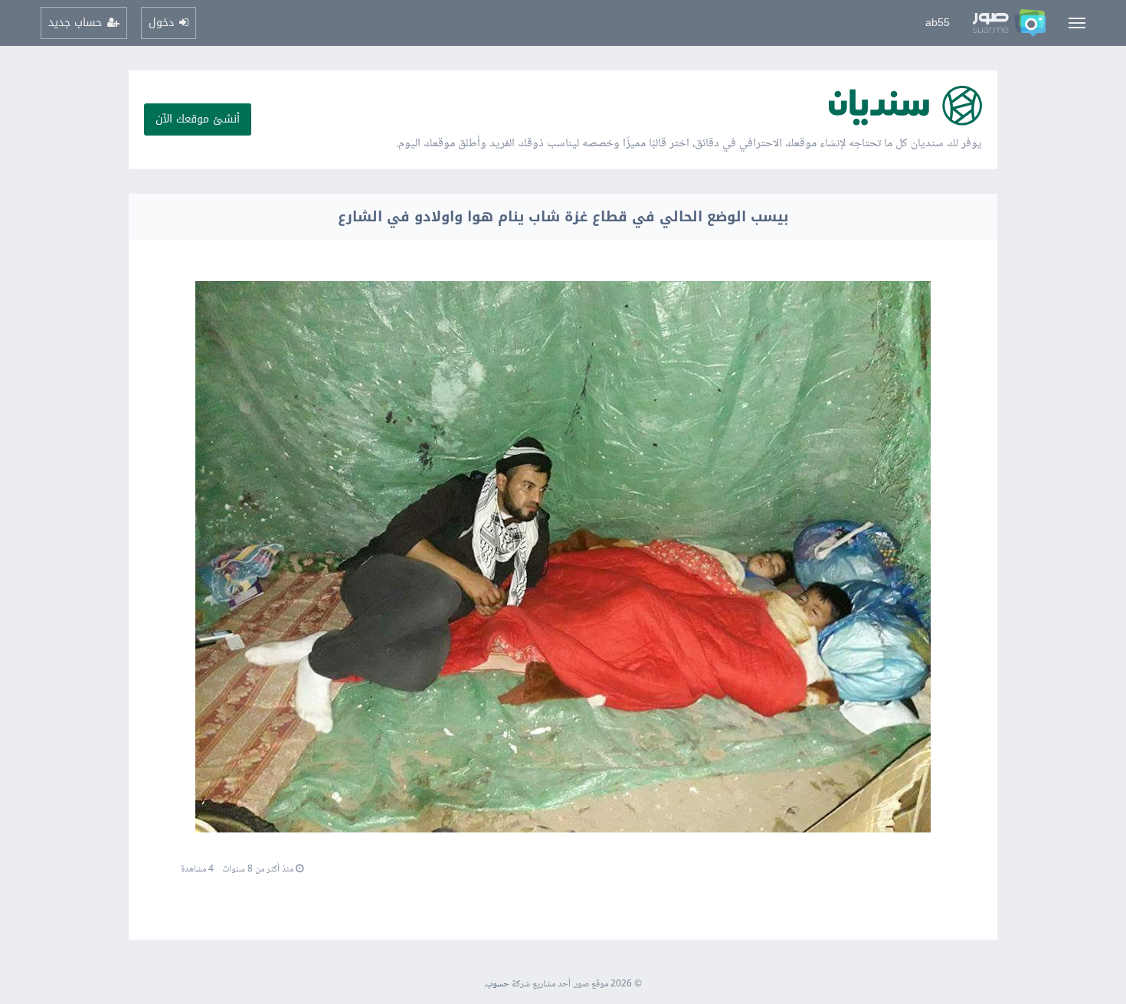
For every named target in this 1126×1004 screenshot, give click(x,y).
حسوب (497, 984)
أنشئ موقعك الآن (197, 119)
